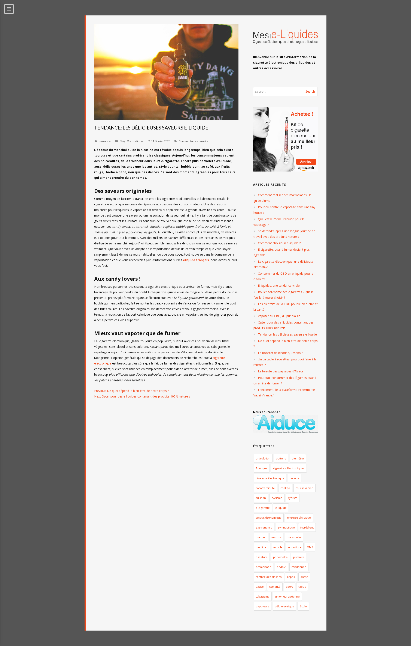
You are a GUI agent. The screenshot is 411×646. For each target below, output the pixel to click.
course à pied (304, 488)
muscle (278, 547)
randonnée (299, 567)
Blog (122, 141)
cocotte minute (265, 488)
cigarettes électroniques (289, 468)
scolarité (274, 587)
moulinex (262, 547)
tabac (302, 587)
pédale (281, 567)
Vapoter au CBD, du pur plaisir (279, 316)
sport (289, 587)
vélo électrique (284, 606)
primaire (298, 557)
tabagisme (263, 596)
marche (276, 537)
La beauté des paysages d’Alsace (281, 371)
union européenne (287, 596)
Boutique (262, 468)
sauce (260, 587)
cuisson (261, 498)
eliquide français (196, 260)
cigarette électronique (270, 478)
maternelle (294, 537)
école (303, 606)
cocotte (294, 478)
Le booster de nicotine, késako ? (280, 353)
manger (261, 537)
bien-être (298, 458)
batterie (281, 458)
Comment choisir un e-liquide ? (279, 243)
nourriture (294, 547)
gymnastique (286, 527)
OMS (310, 547)
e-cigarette (263, 508)
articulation (263, 458)
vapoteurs (262, 606)
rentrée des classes (269, 577)
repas (291, 577)
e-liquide (281, 508)
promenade (263, 567)
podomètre (280, 557)
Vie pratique (135, 141)
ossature (262, 557)
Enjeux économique (268, 518)
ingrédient (307, 527)
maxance (105, 141)
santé (304, 577)
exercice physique (299, 518)
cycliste (292, 498)
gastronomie (264, 527)
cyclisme (276, 498)
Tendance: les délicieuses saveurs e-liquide (287, 334)
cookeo (285, 488)
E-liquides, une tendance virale (279, 285)
